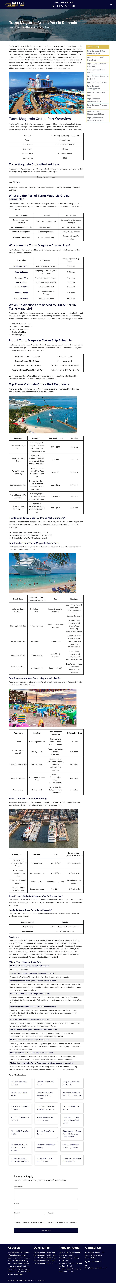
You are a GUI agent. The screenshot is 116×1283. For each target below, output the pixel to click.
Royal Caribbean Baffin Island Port (47, 1255)
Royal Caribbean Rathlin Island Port (47, 1258)
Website (51, 1213)
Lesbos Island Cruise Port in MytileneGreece (20, 1160)
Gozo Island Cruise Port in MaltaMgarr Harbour (46, 1107)
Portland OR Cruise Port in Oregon (44, 1160)
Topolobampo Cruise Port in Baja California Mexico (71, 1120)
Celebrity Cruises (21, 298)
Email (17, 1213)
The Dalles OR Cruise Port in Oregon (45, 1118)
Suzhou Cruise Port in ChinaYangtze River (71, 1146)
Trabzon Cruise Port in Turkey (45, 1132)
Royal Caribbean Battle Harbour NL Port (49, 1252)
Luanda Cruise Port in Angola (71, 1107)
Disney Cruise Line (21, 287)
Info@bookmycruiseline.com (96, 1268)
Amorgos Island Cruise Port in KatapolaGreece (72, 1094)
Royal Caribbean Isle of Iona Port (46, 1261)
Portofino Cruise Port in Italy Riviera (20, 1118)
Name (17, 1203)
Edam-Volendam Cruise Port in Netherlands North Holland (72, 1133)
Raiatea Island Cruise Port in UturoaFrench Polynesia (19, 1147)
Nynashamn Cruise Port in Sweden (20, 1107)
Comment (18, 1186)
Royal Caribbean (21, 272)
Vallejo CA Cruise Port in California (71, 1083)
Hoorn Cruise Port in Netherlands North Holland (45, 1095)
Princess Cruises (21, 293)
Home (11, 27)
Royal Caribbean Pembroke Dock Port (48, 1263)
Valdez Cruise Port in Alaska (19, 1094)
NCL (25, 278)
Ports (17, 27)
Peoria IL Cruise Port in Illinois (45, 1083)
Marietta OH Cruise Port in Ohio (20, 1132)
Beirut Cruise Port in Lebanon (19, 1083)
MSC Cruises (21, 282)
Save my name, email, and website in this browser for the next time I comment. (46, 1222)
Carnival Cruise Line (21, 266)
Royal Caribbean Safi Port (97, 82)
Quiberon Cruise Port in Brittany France (72, 1160)
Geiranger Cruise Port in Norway (46, 1146)
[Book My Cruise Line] (14, 4)
